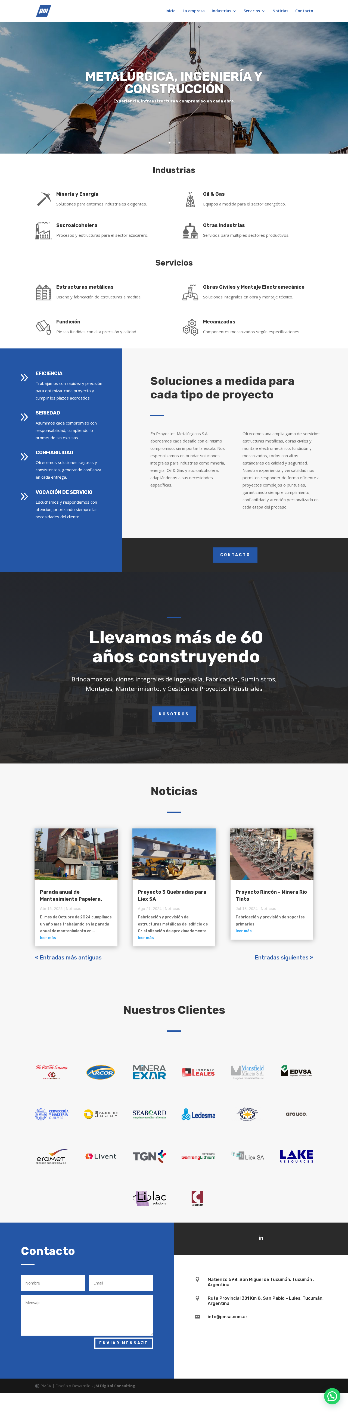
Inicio (171, 11)
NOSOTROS (174, 714)
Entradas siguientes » (284, 957)
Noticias (280, 11)
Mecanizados (219, 322)
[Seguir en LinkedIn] (261, 1237)
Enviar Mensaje (123, 1343)
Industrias (221, 11)
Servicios (252, 11)
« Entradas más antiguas (68, 957)
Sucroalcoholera (76, 225)
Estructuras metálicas (85, 287)
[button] (332, 1396)
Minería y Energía (77, 194)
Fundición (68, 322)
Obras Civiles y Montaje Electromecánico (253, 287)
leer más (48, 938)
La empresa (194, 11)
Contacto (304, 11)
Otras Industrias (224, 225)
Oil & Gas (214, 194)
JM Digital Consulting (114, 1385)
